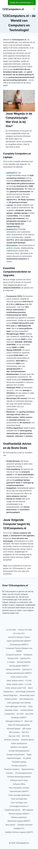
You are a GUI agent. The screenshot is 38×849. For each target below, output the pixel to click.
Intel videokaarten (26, 699)
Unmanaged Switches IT (19, 806)
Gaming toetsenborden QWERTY (19, 673)
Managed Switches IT (14, 721)
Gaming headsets (24, 662)
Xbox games (10, 825)
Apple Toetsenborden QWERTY (19, 641)
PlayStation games (19, 762)
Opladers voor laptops (19, 747)
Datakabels (27, 655)
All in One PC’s (19, 633)
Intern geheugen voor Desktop (19, 703)
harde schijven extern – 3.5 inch (19, 684)
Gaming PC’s (11, 173)
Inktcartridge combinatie (25, 692)
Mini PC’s (25, 732)
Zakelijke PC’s (19, 828)
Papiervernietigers (14, 758)
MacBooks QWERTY (19, 718)
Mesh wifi (28, 721)
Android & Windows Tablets (19, 637)
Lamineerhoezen (26, 710)
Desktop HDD (13, 658)
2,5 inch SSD (11, 630)
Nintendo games (27, 740)
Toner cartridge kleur (19, 799)
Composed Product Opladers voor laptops (19, 649)
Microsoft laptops (13, 729)
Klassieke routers (11, 710)
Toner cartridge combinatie (19, 795)
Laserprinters (9, 714)
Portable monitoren (19, 766)
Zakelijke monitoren (25, 825)
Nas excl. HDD (14, 736)
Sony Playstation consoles (19, 788)
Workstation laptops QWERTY (19, 821)
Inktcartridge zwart (27, 695)
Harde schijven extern (19, 677)
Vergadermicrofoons (12, 810)
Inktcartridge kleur (10, 695)
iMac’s (30, 688)
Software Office (19, 784)
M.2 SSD (20, 714)
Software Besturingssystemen (19, 777)
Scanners (9, 773)
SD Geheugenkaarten (23, 773)
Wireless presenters (19, 817)
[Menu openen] (34, 9)
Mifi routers (26, 729)
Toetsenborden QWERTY (19, 791)
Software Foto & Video (19, 780)
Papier (29, 755)
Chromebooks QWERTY (19, 645)
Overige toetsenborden (15, 755)
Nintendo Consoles (11, 740)
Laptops (9, 205)
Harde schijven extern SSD (15, 688)
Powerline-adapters (12, 769)
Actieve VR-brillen (25, 630)
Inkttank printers (11, 699)
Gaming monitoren (13, 669)
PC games (27, 758)
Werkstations (12, 245)
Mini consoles (14, 732)
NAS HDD (25, 736)
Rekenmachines (28, 769)
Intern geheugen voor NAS (15, 706)
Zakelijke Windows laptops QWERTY (19, 832)
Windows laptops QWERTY (19, 814)
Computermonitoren (13, 655)
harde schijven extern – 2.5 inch (19, 681)
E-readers (11, 662)
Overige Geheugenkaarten (19, 751)
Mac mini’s (29, 714)
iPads (30, 706)
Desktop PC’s (11, 229)
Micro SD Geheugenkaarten (19, 725)
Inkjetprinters (8, 692)
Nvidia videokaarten (19, 743)
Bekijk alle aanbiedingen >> (22, 2)
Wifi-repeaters (28, 810)
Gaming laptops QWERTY (19, 666)
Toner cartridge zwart (19, 803)
